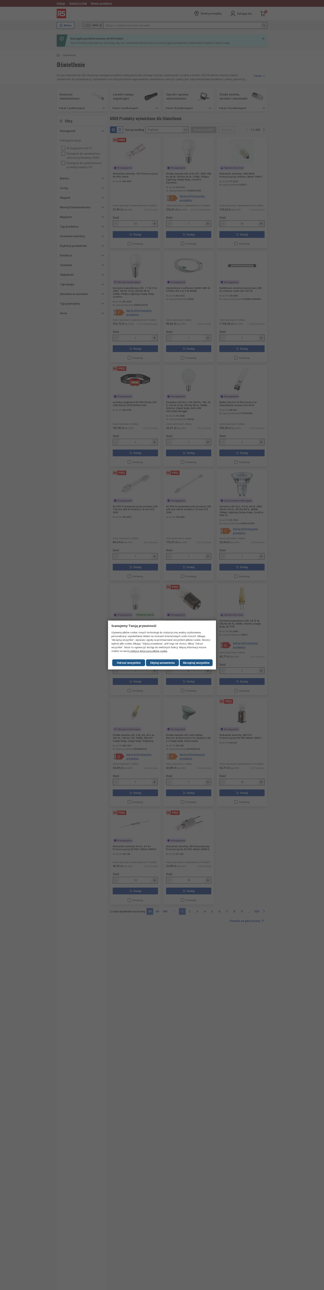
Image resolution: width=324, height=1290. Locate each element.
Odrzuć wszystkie (129, 663)
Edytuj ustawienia (162, 663)
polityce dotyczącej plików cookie (148, 651)
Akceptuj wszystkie (196, 663)
